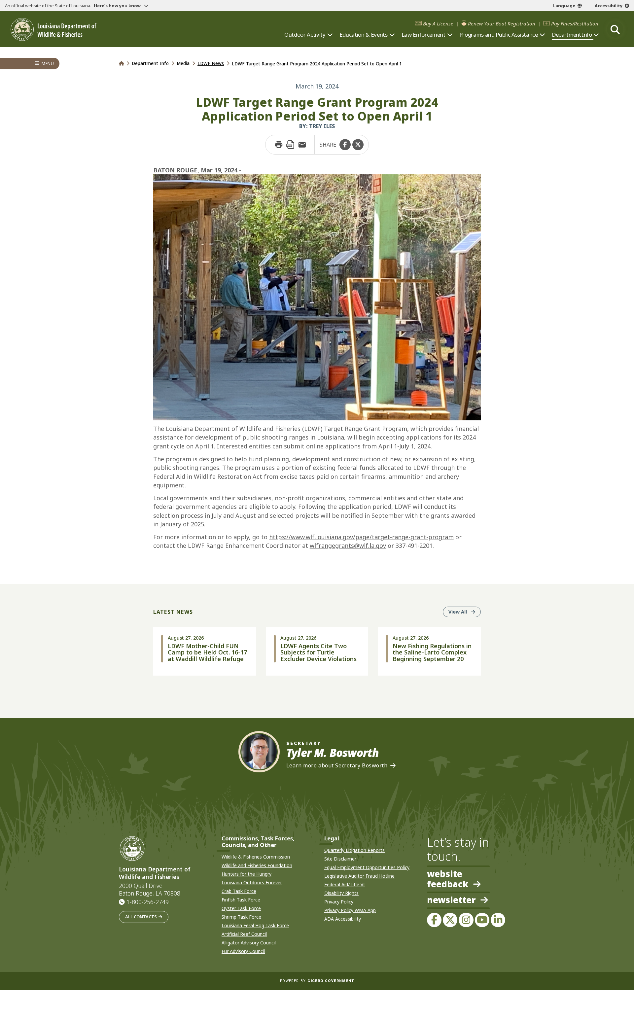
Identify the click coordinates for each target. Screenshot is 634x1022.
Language (564, 5)
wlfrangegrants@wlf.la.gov (348, 545)
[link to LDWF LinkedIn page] (498, 920)
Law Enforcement (423, 34)
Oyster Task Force (241, 908)
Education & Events (363, 34)
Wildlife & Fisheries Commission (256, 857)
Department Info (572, 34)
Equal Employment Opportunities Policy (366, 867)
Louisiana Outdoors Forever (252, 882)
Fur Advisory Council (243, 951)
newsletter (451, 900)
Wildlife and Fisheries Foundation (257, 865)
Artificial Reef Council (244, 934)
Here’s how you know (118, 5)
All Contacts (141, 917)
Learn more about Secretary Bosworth (337, 765)
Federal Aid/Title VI (344, 884)
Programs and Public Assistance (498, 34)
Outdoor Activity (305, 34)
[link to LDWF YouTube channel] (482, 920)
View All (464, 611)
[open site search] (615, 29)
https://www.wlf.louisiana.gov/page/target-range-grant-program (361, 537)
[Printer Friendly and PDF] (290, 144)
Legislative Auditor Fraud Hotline (359, 876)
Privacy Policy (338, 902)
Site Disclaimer (340, 859)
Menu (48, 63)
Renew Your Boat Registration (501, 23)
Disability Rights (341, 893)
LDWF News (210, 63)
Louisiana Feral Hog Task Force (255, 925)
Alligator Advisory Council (249, 942)
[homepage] (53, 29)
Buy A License (438, 23)
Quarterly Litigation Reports (354, 850)
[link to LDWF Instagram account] (466, 920)
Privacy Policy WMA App (350, 910)
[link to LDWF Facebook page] (434, 920)
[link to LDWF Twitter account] (450, 920)
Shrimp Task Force (241, 917)
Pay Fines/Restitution (574, 23)
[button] (345, 144)
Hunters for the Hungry (246, 874)
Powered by (317, 981)
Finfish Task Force (241, 900)
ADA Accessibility (342, 919)
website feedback (447, 879)
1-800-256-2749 (147, 902)
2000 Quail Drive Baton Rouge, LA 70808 (149, 889)
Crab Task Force (239, 891)
